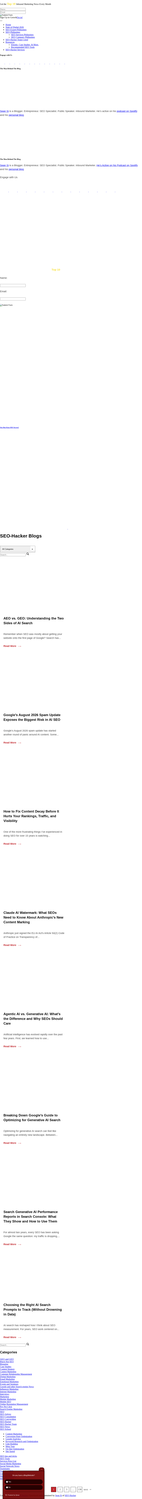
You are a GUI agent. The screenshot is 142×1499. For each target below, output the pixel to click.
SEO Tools (5, 1458)
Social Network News (9, 1466)
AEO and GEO (7, 1359)
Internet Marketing (8, 1391)
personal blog (16, 115)
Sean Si (4, 111)
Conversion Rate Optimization (19, 1436)
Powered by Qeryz (13, 1495)
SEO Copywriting (8, 1419)
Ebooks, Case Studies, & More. (25, 44)
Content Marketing (14, 1434)
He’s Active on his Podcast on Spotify (117, 165)
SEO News (5, 1426)
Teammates (5, 1468)
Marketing (4, 1396)
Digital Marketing (8, 1376)
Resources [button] (10, 42)
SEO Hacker (5, 1421)
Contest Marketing (8, 1371)
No (9, 1487)
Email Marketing (7, 1379)
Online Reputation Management (14, 1404)
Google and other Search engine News (17, 1386)
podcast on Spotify (127, 111)
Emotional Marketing (9, 1381)
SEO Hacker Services (15, 49)
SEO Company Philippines (23, 37)
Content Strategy (7, 1369)
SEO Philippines (13, 32)
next (86, 1489)
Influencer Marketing (9, 1389)
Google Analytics (13, 1439)
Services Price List (8, 1461)
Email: (3, 291)
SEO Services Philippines (22, 34)
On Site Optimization (15, 1449)
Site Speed (10, 1451)
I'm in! (20, 17)
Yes (9, 1482)
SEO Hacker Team (8, 1424)
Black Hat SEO (7, 1361)
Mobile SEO (5, 1401)
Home (8, 24)
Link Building (12, 1444)
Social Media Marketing (10, 1463)
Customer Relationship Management (16, 1374)
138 (80, 1489)
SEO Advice (5, 1414)
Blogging (4, 1364)
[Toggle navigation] (1, 20)
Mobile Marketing (8, 1399)
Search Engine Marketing (11, 1409)
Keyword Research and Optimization (22, 1441)
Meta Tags (10, 1446)
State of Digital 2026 (15, 27)
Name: (3, 278)
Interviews (4, 1394)
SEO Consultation (8, 1416)
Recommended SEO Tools (23, 47)
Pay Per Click (6, 1406)
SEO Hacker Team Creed (17, 39)
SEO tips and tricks (8, 1456)
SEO (2, 1411)
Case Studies (5, 1366)
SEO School (5, 1429)
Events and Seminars (9, 1384)
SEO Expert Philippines (16, 29)
